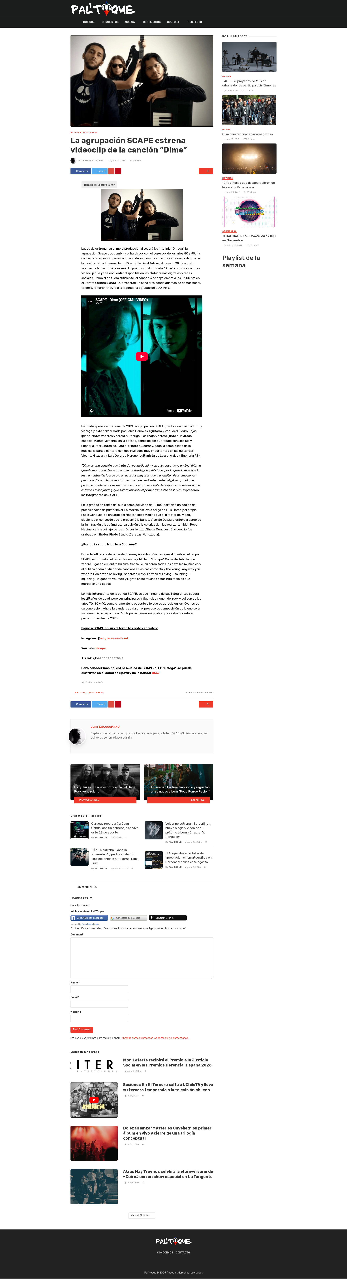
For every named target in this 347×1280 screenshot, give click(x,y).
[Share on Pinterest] (118, 171)
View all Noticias (140, 1215)
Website (75, 1011)
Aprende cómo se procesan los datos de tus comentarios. (155, 1038)
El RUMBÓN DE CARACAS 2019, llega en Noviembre (249, 238)
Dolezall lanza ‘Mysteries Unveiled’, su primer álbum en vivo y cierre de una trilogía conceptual (167, 1133)
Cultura (173, 22)
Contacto (195, 22)
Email (74, 997)
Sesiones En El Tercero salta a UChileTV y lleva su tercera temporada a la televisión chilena (168, 1087)
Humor (226, 129)
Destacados (152, 22)
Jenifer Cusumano (93, 160)
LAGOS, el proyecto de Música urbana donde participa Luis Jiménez (249, 83)
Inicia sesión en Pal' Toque (87, 911)
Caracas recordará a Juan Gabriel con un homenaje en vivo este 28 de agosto (114, 828)
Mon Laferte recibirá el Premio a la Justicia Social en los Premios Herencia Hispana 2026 (167, 1062)
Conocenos (165, 1252)
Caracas (191, 692)
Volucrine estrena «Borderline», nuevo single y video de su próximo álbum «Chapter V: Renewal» (188, 830)
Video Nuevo (90, 132)
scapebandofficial (114, 638)
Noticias (89, 22)
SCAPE (209, 692)
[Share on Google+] (111, 171)
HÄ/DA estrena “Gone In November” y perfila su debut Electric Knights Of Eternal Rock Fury (114, 856)
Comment (76, 934)
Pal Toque (101, 837)
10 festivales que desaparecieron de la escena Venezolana (248, 185)
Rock (201, 692)
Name (75, 982)
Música (130, 22)
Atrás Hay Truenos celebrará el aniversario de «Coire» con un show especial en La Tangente (168, 1174)
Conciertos (110, 22)
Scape (101, 648)
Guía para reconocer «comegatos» (247, 134)
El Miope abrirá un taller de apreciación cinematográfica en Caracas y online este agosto (188, 857)
